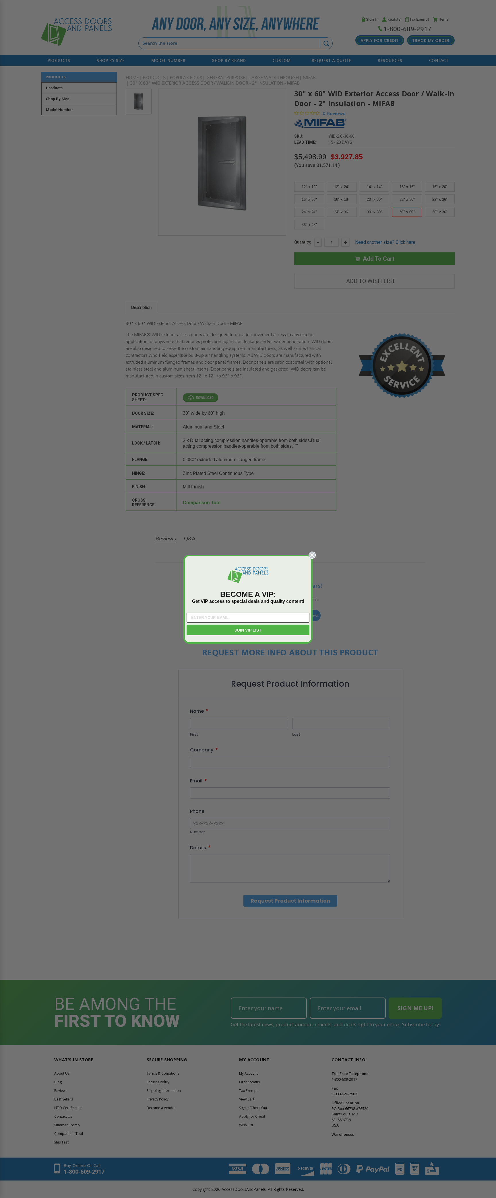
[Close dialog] (312, 555)
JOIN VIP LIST (248, 630)
